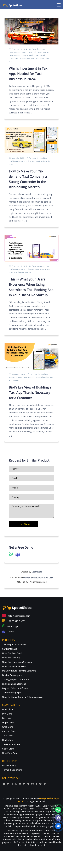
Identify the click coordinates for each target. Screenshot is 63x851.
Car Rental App (9, 648)
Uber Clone (7, 709)
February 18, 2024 (19, 49)
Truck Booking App (11, 692)
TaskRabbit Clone (11, 744)
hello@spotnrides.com (18, 615)
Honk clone (7, 739)
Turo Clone (7, 735)
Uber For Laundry (11, 657)
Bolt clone (7, 718)
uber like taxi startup (22, 272)
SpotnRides (37, 571)
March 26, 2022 (18, 158)
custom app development (31, 52)
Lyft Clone (7, 713)
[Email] (58, 826)
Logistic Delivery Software (15, 688)
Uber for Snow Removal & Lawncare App (22, 696)
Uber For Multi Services (14, 666)
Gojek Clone (8, 722)
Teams (10, 631)
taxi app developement (30, 161)
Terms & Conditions (12, 769)
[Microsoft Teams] (58, 818)
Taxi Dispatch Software (14, 644)
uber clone (35, 58)
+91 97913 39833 (16, 621)
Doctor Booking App (12, 675)
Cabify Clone (8, 748)
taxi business (24, 58)
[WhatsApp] (58, 810)
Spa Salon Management (14, 683)
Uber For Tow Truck (12, 653)
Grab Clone (7, 726)
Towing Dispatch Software (15, 679)
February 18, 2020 (19, 266)
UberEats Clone (10, 753)
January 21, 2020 (18, 374)
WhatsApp (12, 626)
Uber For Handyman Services (17, 661)
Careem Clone (9, 731)
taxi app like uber (28, 55)
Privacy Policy (9, 765)
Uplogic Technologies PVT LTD (38, 577)
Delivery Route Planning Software (19, 670)
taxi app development (30, 269)
